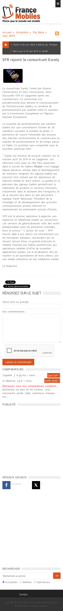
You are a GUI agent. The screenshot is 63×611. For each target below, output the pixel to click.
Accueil (7, 32)
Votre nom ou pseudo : (16, 302)
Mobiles (27, 582)
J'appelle (7, 375)
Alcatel (38, 166)
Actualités (22, 32)
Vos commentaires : (14, 311)
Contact (23, 594)
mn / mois (28, 375)
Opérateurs (43, 582)
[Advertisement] (31, 440)
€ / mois (26, 381)
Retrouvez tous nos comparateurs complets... (30, 386)
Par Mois (38, 32)
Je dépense (9, 381)
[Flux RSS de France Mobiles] (57, 32)
